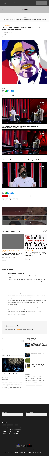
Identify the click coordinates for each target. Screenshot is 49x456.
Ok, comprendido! (42, 2)
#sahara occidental (30, 384)
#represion (35, 382)
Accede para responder (21, 314)
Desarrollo (22, 452)
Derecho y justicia (14, 452)
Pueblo (39, 452)
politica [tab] (3, 355)
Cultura (7, 452)
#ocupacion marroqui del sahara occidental (35, 380)
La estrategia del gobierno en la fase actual (22, 211)
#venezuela (39, 384)
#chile (27, 376)
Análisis (15, 210)
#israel (32, 378)
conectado (17, 329)
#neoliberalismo (40, 378)
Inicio (4, 19)
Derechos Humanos (22, 219)
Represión (30, 219)
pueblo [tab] (8, 355)
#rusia (41, 382)
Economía (29, 452)
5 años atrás (10, 314)
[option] (12, 247)
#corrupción (33, 376)
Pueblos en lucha (13, 19)
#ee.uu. (27, 378)
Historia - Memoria (10, 250)
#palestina (28, 382)
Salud (34, 219)
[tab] (30, 338)
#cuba (40, 376)
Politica (7, 19)
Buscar (3, 338)
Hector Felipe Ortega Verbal (16, 273)
